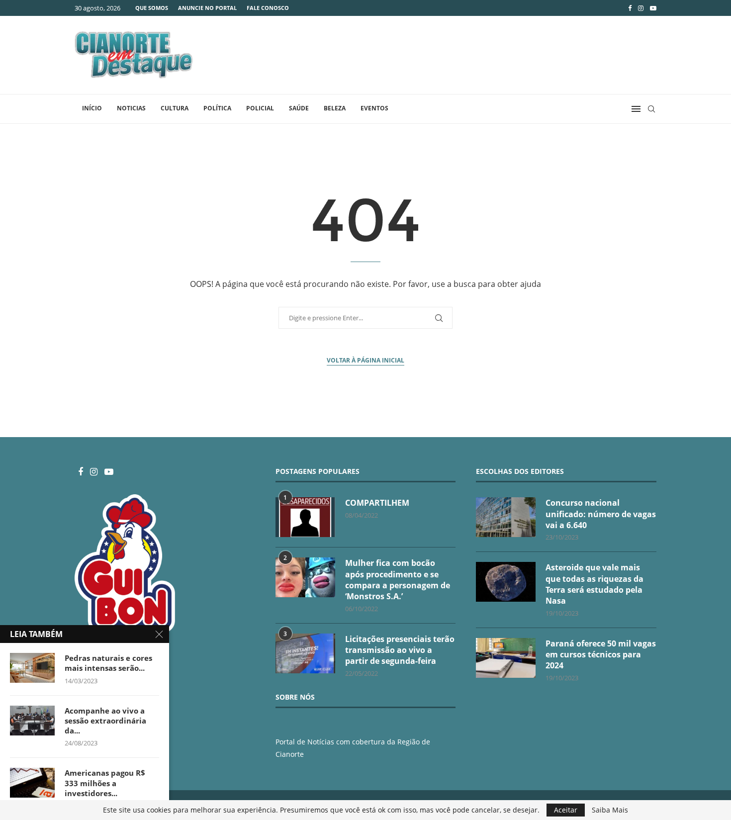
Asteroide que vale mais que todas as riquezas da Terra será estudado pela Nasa (594, 584)
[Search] (651, 108)
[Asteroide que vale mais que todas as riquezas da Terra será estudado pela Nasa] (506, 582)
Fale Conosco (268, 7)
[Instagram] (640, 8)
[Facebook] (630, 8)
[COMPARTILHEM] (305, 517)
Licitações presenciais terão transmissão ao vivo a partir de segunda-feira (400, 650)
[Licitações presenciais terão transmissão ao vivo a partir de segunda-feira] (305, 653)
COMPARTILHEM (377, 502)
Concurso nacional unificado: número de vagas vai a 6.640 (601, 514)
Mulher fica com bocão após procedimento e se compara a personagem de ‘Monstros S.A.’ (397, 579)
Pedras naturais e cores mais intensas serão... (108, 663)
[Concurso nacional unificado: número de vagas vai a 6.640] (506, 517)
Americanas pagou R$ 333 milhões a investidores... (105, 783)
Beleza (335, 108)
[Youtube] (653, 8)
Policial (260, 108)
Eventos (374, 108)
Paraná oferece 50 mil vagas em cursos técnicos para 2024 (601, 654)
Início (92, 108)
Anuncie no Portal (207, 7)
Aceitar (565, 810)
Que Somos (151, 7)
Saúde (299, 108)
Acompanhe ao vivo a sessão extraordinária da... (105, 721)
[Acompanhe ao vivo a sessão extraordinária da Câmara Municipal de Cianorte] (32, 720)
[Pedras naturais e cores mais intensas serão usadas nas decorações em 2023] (32, 668)
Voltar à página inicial (365, 360)
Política (217, 108)
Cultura (174, 108)
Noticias (131, 108)
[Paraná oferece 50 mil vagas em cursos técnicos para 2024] (506, 658)
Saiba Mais (610, 810)
